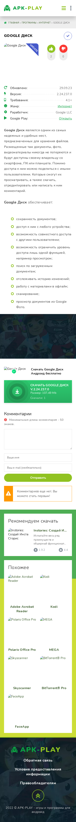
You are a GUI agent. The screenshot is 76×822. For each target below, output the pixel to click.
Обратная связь (38, 760)
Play (28, 8)
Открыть (65, 118)
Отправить (38, 478)
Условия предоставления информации (38, 772)
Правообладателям (38, 783)
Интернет (65, 106)
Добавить (68, 35)
